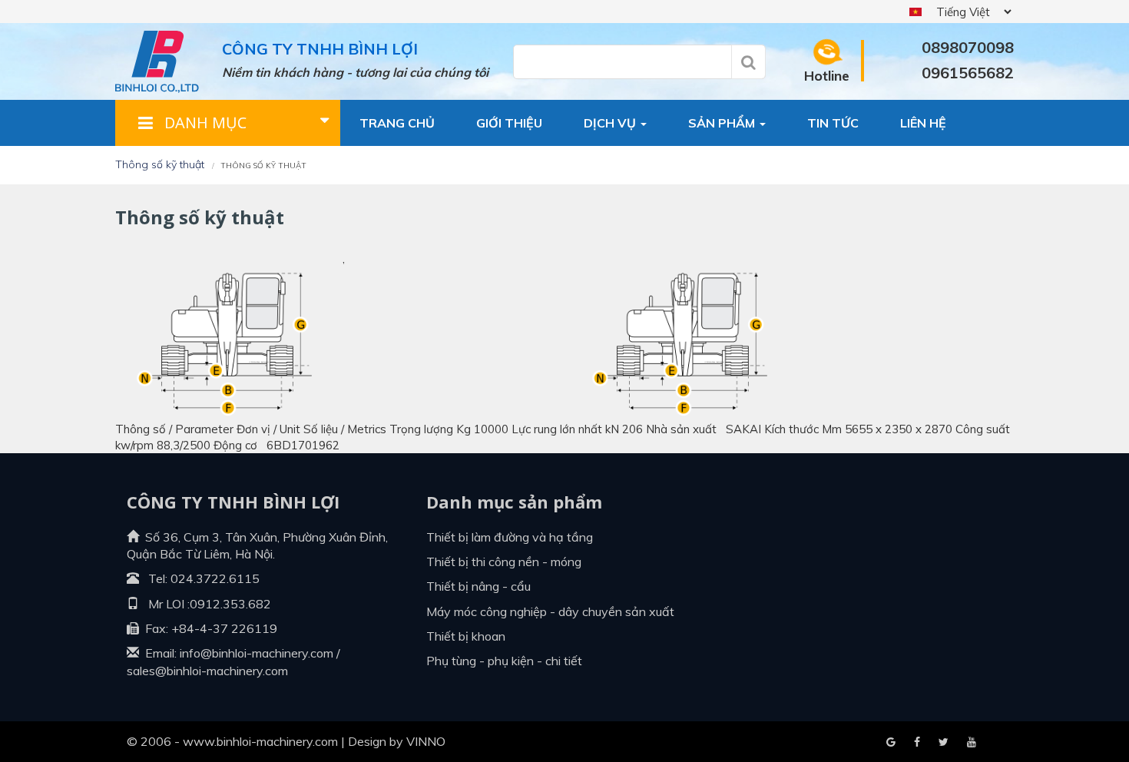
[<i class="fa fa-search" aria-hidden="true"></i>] (748, 62)
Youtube (943, 742)
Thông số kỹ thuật (159, 164)
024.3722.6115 (215, 578)
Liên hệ (923, 123)
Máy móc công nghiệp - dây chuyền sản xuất (550, 611)
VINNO (425, 741)
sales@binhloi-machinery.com (207, 670)
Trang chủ (397, 123)
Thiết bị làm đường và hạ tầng (509, 537)
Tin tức (833, 123)
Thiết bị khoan (465, 636)
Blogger (971, 742)
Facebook (891, 742)
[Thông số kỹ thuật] (223, 335)
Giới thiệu (509, 123)
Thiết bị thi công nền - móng (503, 561)
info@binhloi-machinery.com (256, 653)
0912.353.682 (230, 603)
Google (917, 742)
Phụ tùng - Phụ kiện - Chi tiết (504, 660)
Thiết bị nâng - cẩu (478, 586)
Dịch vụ (611, 123)
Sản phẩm (723, 123)
